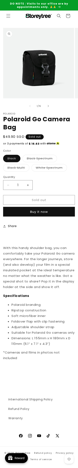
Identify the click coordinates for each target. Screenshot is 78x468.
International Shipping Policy (30, 399)
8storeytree (22, 453)
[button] (8, 15)
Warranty (15, 418)
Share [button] (12, 226)
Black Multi (18, 168)
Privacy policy (65, 453)
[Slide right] (48, 106)
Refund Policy (19, 409)
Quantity (9, 177)
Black (13, 159)
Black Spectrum (42, 159)
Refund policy (43, 453)
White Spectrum (51, 168)
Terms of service (41, 459)
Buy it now (39, 212)
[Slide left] (30, 106)
